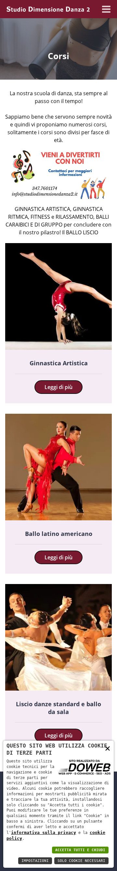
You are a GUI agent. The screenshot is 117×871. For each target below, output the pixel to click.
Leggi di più (58, 387)
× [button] (107, 748)
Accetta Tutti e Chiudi (80, 850)
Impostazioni (35, 861)
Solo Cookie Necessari (81, 861)
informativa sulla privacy (43, 832)
